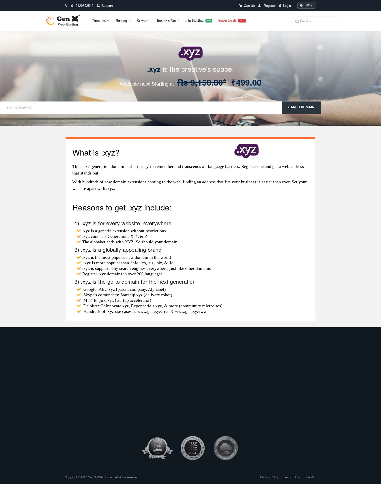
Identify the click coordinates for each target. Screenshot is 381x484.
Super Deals (231, 20)
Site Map (310, 477)
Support (107, 5)
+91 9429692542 (80, 5)
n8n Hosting (198, 20)
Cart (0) (249, 5)
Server (142, 21)
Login (286, 5)
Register (269, 5)
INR (307, 5)
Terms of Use (291, 477)
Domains (99, 21)
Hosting (122, 21)
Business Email (168, 21)
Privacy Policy (269, 477)
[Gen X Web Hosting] (64, 21)
